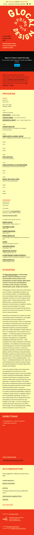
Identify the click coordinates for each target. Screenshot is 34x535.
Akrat (5, 241)
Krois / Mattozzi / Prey (11, 179)
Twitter (12, 85)
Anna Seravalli (8, 259)
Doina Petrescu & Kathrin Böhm (15, 165)
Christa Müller (9, 126)
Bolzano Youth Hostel (9, 483)
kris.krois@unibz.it (15, 211)
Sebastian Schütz (9, 250)
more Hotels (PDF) (8, 504)
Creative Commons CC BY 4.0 (18, 528)
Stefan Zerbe (8, 117)
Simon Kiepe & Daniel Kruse (13, 136)
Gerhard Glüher (9, 120)
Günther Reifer (9, 246)
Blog (5, 4)
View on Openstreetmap (9, 457)
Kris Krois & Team (14, 514)
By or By (17, 2)
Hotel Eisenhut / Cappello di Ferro (12, 496)
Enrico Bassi (7, 222)
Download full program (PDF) (10, 215)
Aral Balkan (8, 156)
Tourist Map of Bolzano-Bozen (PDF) (13, 460)
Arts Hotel (5, 499)
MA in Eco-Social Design (17, 4)
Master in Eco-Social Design (16, 79)
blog (26, 83)
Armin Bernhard (9, 231)
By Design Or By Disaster (12, 526)
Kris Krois (6, 115)
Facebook (5, 85)
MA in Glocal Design (11, 274)
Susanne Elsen (8, 226)
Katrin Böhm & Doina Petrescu (14, 255)
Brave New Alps (9, 235)
